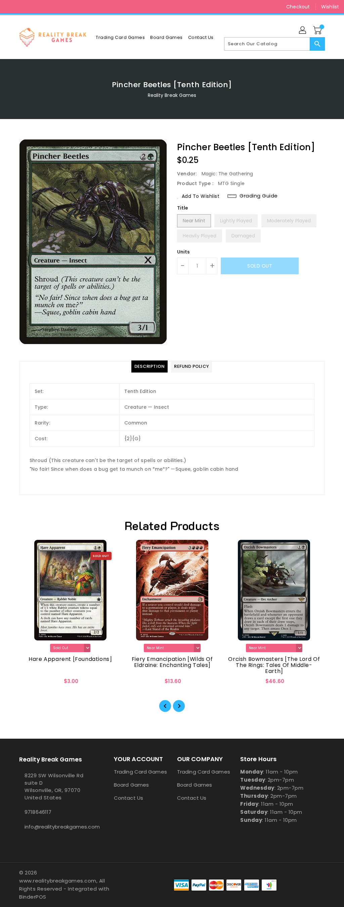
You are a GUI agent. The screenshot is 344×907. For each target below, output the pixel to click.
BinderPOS (32, 896)
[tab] (149, 366)
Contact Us (128, 797)
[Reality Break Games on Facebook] (10, 7)
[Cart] (318, 30)
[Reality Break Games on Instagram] (22, 7)
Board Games (131, 784)
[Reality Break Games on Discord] (35, 7)
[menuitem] (120, 37)
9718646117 (38, 811)
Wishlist (330, 6)
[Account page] (303, 30)
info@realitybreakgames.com (54, 826)
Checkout (298, 6)
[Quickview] (32, 683)
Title (182, 208)
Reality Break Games (172, 95)
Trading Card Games (140, 771)
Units (183, 251)
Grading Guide (259, 195)
